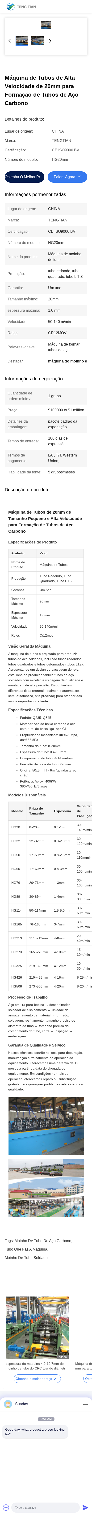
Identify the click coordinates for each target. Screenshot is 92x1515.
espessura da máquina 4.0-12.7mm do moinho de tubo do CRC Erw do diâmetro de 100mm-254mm (36, 1366)
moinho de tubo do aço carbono (43, 1241)
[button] (11, 1336)
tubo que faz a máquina (26, 1249)
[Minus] (85, 1404)
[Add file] (6, 1507)
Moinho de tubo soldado (26, 1258)
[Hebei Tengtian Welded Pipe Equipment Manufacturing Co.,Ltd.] (21, 6)
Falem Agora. (65, 177)
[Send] (85, 1507)
